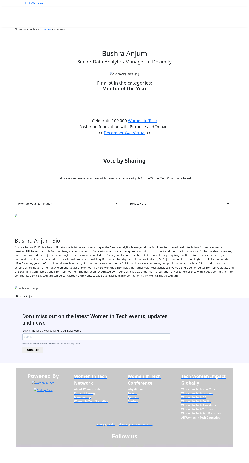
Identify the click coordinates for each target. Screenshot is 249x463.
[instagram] (123, 444)
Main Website (34, 3)
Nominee (45, 29)
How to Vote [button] (138, 203)
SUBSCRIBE (32, 350)
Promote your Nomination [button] (35, 203)
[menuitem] (87, 389)
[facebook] (107, 444)
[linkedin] (115, 444)
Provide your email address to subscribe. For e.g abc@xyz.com (51, 344)
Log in (21, 3)
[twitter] (132, 444)
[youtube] (140, 444)
